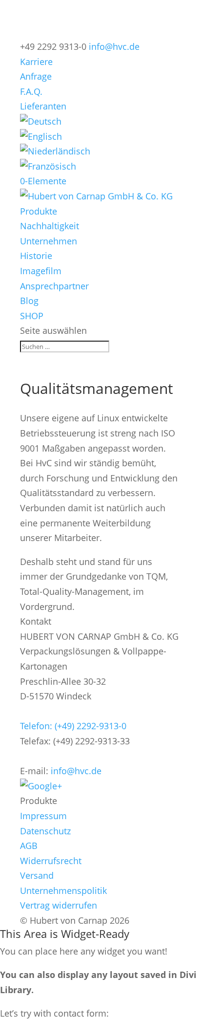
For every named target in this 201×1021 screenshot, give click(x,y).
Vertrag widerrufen (58, 905)
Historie (36, 255)
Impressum (43, 816)
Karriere (36, 61)
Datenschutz (45, 831)
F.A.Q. (31, 91)
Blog (29, 300)
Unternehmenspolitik (63, 890)
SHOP (31, 316)
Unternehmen (48, 241)
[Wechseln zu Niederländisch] (55, 151)
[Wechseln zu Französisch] (48, 166)
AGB (29, 845)
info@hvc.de (76, 771)
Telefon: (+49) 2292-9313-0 (73, 726)
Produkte (38, 211)
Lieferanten (43, 106)
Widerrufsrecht (50, 861)
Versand (37, 875)
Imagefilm (40, 271)
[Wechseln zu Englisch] (41, 136)
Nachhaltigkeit (49, 226)
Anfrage (36, 76)
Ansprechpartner (54, 286)
